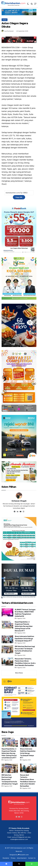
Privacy (13, 858)
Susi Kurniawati (9, 31)
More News (19, 673)
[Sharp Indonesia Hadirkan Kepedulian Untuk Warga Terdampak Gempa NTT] (7, 639)
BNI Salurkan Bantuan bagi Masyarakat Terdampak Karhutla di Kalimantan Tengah (10, 779)
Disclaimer (6, 858)
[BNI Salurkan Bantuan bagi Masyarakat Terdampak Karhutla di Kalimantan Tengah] (7, 649)
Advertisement (22, 858)
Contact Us (31, 858)
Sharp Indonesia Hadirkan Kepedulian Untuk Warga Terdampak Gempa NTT (24, 639)
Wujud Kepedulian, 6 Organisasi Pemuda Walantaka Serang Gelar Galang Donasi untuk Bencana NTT (24, 626)
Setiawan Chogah (19, 501)
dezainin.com (24, 854)
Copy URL (19, 197)
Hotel (4, 20)
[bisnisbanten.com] (13, 3)
